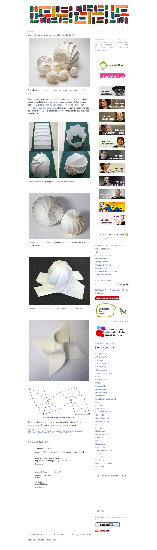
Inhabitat (99, 425)
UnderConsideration (103, 463)
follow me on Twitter (121, 321)
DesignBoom (100, 389)
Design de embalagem (66, 431)
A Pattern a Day (101, 357)
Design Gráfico (101, 262)
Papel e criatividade (103, 275)
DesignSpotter (101, 392)
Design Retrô (100, 258)
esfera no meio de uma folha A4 (54, 309)
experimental (43, 433)
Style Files (99, 454)
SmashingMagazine (103, 450)
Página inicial (60, 535)
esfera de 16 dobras (45, 243)
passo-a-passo (48, 90)
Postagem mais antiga (81, 535)
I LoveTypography (102, 418)
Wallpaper (99, 466)
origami (54, 433)
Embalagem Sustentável (105, 399)
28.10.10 (47, 449)
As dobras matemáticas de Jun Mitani (51, 35)
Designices (100, 396)
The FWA (99, 457)
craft (34, 431)
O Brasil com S (101, 434)
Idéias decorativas (103, 249)
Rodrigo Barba (101, 447)
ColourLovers (101, 370)
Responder (40, 464)
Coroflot (98, 376)
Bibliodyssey (100, 367)
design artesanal (46, 431)
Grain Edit (99, 415)
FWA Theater (100, 409)
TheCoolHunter (101, 460)
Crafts (97, 252)
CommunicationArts (103, 373)
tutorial (69, 433)
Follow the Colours (103, 412)
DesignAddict (101, 386)
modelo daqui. (79, 309)
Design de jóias (101, 268)
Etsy (97, 402)
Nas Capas (100, 431)
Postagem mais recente (38, 535)
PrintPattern (100, 438)
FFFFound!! (100, 405)
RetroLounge (100, 444)
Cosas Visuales (101, 380)
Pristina (98, 441)
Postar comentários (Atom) (46, 540)
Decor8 (98, 383)
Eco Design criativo (103, 255)
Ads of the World (102, 364)
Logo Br (98, 428)
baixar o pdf (58, 182)
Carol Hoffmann (42, 472)
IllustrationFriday (102, 421)
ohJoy (97, 470)
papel (61, 433)
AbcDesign (100, 360)
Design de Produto (103, 265)
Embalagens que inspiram (106, 271)
